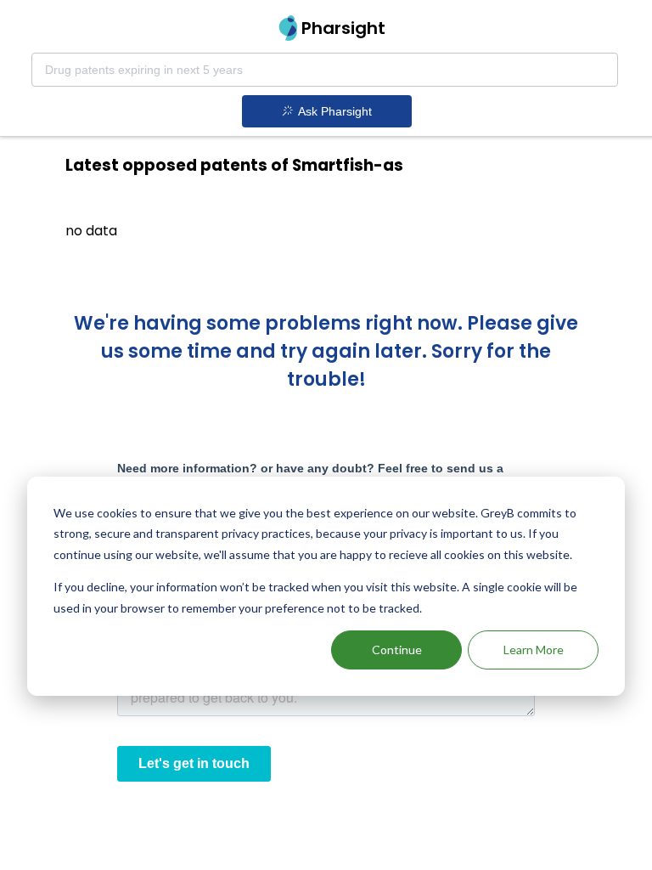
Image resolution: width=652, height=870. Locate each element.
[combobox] (324, 70)
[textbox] (324, 70)
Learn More (533, 649)
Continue (397, 649)
